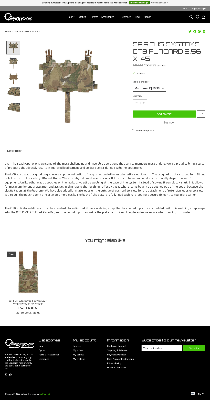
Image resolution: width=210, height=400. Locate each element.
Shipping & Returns (117, 350)
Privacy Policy (114, 363)
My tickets (78, 354)
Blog (137, 16)
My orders (78, 350)
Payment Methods (116, 354)
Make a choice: (141, 81)
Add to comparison (145, 130)
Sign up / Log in (199, 8)
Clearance (126, 16)
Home (8, 31)
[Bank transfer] (193, 393)
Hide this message (139, 3)
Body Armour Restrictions (120, 358)
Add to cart (164, 114)
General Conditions (117, 367)
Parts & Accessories (49, 354)
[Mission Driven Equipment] (18, 16)
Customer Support (116, 345)
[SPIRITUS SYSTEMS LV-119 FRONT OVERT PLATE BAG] (28, 272)
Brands (147, 16)
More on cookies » (159, 3)
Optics (42, 350)
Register (77, 345)
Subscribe (194, 348)
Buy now (169, 122)
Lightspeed (45, 394)
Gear (41, 345)
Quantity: (137, 95)
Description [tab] (14, 150)
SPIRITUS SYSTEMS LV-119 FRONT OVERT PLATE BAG (28, 304)
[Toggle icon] (191, 17)
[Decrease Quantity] (136, 102)
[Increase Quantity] (143, 102)
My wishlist (79, 358)
